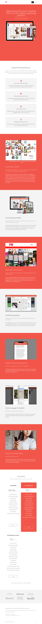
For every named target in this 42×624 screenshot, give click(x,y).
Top (36, 621)
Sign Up (13, 525)
